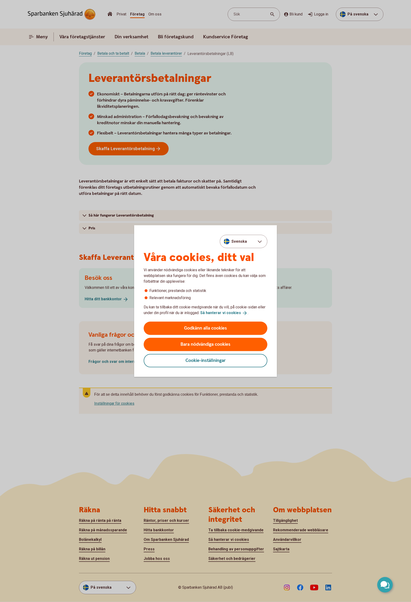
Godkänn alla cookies (205, 328)
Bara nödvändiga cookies (205, 344)
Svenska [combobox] (239, 241)
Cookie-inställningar (206, 360)
